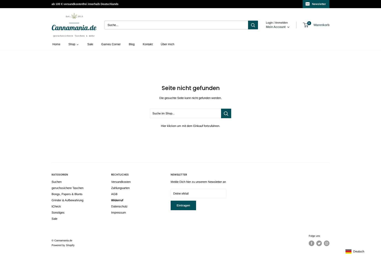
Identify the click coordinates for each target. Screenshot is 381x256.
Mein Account (276, 27)
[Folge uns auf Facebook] (311, 243)
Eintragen (183, 205)
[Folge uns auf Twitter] (319, 243)
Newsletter (319, 4)
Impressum (118, 212)
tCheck (56, 206)
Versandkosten (121, 181)
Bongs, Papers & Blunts (67, 194)
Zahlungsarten (120, 188)
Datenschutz (119, 206)
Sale (54, 218)
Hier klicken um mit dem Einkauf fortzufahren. (190, 126)
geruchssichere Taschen (67, 188)
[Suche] (253, 25)
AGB (114, 194)
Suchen (57, 181)
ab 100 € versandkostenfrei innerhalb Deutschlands (85, 4)
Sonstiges (58, 212)
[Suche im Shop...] (226, 113)
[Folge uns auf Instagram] (326, 243)
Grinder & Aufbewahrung (67, 200)
